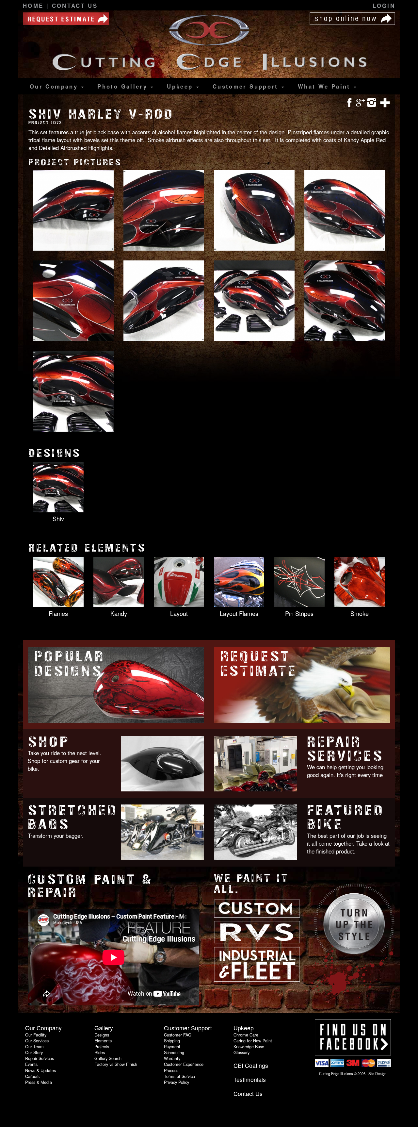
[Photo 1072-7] (254, 301)
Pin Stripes (299, 613)
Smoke (359, 613)
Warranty (172, 1058)
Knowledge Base (248, 1046)
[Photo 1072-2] (163, 211)
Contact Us (75, 5)
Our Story (34, 1052)
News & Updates (40, 1070)
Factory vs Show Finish (115, 1064)
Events (31, 1064)
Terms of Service (179, 1076)
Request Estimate (258, 663)
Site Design (377, 1073)
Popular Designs (69, 663)
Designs (101, 1035)
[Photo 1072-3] (254, 211)
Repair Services (345, 749)
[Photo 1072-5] (73, 301)
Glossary (241, 1052)
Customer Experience (183, 1064)
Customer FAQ (177, 1035)
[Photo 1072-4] (344, 211)
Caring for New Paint (252, 1040)
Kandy (118, 613)
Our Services (37, 1040)
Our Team (34, 1046)
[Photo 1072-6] (163, 301)
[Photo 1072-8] (344, 301)
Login (384, 5)
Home (34, 5)
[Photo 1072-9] (73, 392)
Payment (172, 1046)
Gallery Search (107, 1058)
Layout (179, 613)
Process (171, 1070)
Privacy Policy (176, 1082)
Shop (49, 742)
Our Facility (35, 1035)
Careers (32, 1076)
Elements (103, 1040)
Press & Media (38, 1082)
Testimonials (249, 1079)
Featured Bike (346, 817)
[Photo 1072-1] (73, 211)
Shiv (58, 518)
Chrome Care (245, 1035)
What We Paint (325, 86)
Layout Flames (239, 613)
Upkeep (181, 86)
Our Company (55, 86)
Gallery (123, 86)
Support (247, 86)
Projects (101, 1046)
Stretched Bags (73, 817)
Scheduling (174, 1052)
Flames (58, 613)
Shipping (172, 1040)
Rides (99, 1052)
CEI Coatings (250, 1065)
